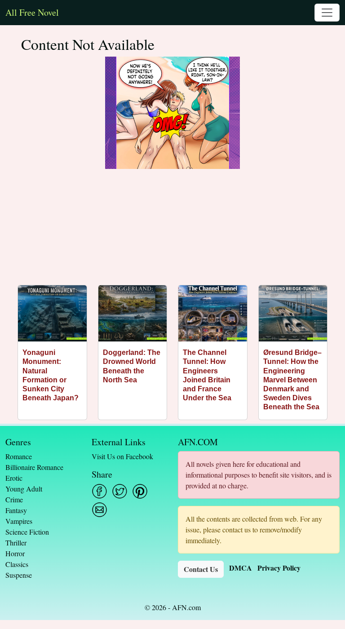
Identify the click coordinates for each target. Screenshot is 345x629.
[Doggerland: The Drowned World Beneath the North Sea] (132, 313)
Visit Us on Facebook (122, 456)
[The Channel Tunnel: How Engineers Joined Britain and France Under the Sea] (212, 313)
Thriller (16, 542)
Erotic (13, 478)
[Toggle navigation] (327, 13)
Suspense (18, 575)
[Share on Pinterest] (140, 491)
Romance (18, 456)
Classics (16, 564)
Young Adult (23, 488)
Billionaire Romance (34, 467)
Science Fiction (27, 531)
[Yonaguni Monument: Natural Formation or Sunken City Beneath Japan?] (52, 313)
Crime (14, 499)
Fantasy (16, 510)
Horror (15, 553)
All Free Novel (32, 12)
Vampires (18, 521)
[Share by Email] (99, 510)
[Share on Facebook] (99, 491)
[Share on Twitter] (120, 491)
